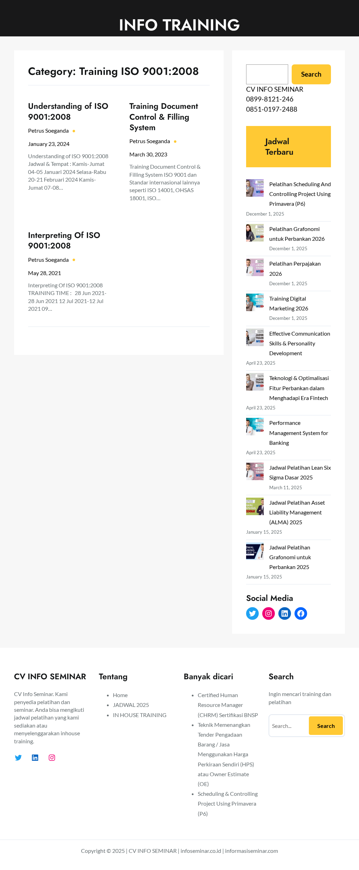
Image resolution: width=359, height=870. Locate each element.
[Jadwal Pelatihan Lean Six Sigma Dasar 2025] (255, 473)
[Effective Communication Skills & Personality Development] (255, 339)
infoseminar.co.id (201, 850)
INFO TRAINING (179, 24)
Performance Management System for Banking (298, 432)
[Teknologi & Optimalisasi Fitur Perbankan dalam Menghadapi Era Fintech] (255, 383)
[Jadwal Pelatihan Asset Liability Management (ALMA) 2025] (255, 508)
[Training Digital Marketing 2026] (255, 304)
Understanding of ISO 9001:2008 (68, 111)
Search (311, 74)
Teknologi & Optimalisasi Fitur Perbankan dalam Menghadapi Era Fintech (299, 387)
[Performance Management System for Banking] (255, 428)
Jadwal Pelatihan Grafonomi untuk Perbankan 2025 (290, 557)
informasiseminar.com (251, 850)
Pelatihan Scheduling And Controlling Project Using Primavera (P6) (300, 194)
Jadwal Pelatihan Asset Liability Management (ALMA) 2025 (297, 512)
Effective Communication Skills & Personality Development (299, 343)
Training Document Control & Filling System (163, 116)
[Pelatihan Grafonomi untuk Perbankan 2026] (255, 234)
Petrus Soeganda (48, 130)
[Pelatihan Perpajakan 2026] (255, 269)
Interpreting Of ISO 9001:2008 (64, 240)
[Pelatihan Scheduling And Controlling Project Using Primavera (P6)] (255, 189)
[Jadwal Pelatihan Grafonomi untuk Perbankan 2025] (255, 552)
